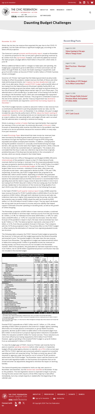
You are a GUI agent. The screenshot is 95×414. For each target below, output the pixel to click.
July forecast (21, 58)
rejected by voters (17, 111)
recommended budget (27, 166)
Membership (72, 2)
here (38, 177)
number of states (21, 123)
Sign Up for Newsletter (42, 398)
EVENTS (69, 10)
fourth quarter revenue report (28, 191)
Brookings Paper (14, 135)
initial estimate (7, 160)
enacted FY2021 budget (32, 84)
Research (61, 394)
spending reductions (21, 347)
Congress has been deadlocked (37, 82)
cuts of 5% (41, 349)
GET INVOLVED (45, 15)
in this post (47, 125)
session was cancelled (34, 370)
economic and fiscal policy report (30, 53)
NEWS (52, 10)
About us (36, 394)
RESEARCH (60, 10)
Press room (49, 394)
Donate (72, 394)
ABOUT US (44, 10)
